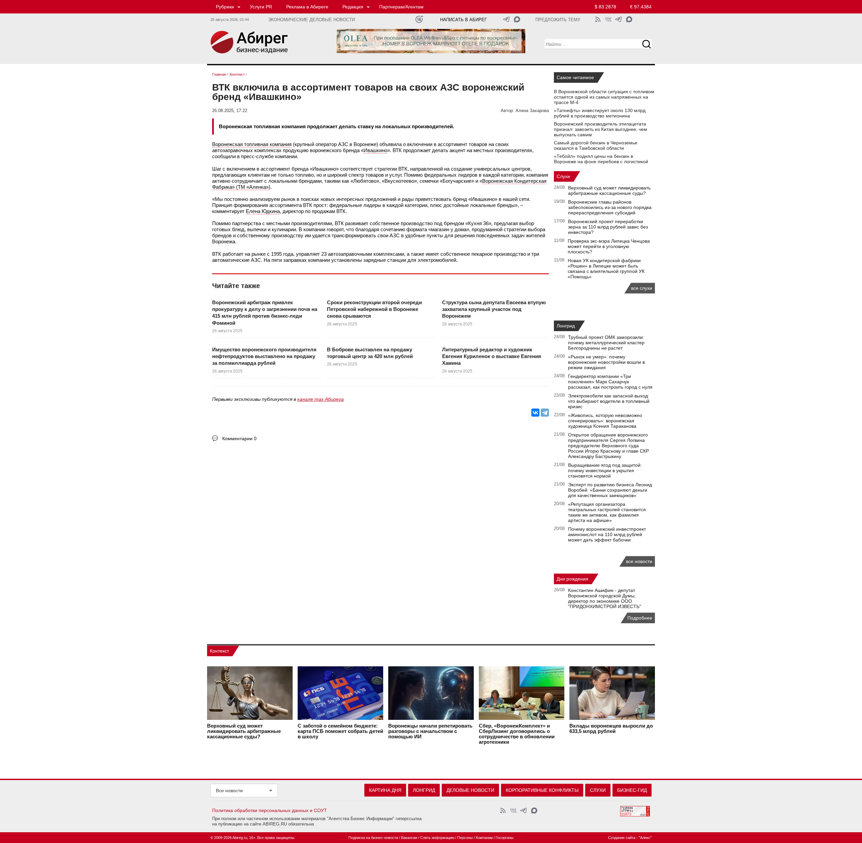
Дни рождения (572, 579)
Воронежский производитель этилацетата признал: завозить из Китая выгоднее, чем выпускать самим (600, 129)
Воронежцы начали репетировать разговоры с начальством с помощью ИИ (430, 731)
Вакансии (409, 838)
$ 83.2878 (605, 6)
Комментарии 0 (239, 438)
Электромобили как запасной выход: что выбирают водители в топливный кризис (609, 401)
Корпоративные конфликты (542, 790)
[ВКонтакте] (535, 413)
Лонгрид (566, 325)
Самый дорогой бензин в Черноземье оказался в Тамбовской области (595, 145)
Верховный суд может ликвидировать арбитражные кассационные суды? (609, 190)
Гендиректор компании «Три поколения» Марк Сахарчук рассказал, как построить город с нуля (610, 382)
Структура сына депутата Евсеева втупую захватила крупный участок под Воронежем (494, 309)
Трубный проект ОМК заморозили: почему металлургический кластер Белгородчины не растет (606, 343)
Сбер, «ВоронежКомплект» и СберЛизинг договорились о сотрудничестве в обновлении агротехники (517, 734)
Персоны (465, 838)
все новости (639, 561)
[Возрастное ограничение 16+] (419, 19)
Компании (484, 838)
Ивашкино (375, 150)
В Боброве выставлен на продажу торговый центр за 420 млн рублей (370, 353)
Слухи (563, 176)
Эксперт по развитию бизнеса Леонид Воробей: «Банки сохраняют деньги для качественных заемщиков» (610, 490)
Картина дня (385, 790)
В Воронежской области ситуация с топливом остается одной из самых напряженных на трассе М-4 (604, 97)
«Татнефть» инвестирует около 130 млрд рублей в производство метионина (599, 113)
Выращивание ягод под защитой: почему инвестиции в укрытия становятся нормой (605, 470)
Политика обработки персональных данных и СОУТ (269, 810)
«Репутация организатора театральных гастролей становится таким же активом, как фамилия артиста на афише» (607, 512)
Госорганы (504, 838)
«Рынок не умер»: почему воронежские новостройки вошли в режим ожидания (606, 362)
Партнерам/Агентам (401, 6)
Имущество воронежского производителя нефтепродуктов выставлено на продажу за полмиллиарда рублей (264, 356)
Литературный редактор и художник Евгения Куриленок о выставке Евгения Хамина (491, 356)
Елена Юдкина (263, 211)
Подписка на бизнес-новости (373, 838)
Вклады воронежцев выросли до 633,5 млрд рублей (611, 728)
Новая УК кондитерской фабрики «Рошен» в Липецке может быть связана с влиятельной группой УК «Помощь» (606, 268)
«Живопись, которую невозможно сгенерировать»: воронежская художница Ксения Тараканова (605, 421)
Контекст (219, 651)
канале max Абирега (320, 399)
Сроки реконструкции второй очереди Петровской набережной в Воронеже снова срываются (374, 309)
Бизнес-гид (632, 790)
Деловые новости (470, 790)
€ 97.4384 (641, 6)
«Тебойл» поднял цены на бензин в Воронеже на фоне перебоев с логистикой (601, 158)
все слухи (641, 288)
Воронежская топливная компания (252, 144)
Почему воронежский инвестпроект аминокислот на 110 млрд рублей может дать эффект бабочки (607, 534)
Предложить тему (557, 19)
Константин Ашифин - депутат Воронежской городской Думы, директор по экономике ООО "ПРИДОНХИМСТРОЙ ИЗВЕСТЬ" (604, 598)
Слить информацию (437, 838)
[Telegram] (545, 413)
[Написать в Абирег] (517, 19)
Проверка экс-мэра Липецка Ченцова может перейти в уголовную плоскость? (609, 246)
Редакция (352, 6)
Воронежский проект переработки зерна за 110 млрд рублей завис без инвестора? (608, 227)
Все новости (229, 790)
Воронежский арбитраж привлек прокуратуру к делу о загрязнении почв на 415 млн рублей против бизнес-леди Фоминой (264, 313)
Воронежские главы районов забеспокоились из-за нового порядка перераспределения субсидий (610, 207)
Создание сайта (621, 838)
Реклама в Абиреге (307, 6)
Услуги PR (261, 6)
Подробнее (639, 618)
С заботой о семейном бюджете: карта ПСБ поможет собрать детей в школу (340, 731)
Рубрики (225, 6)
